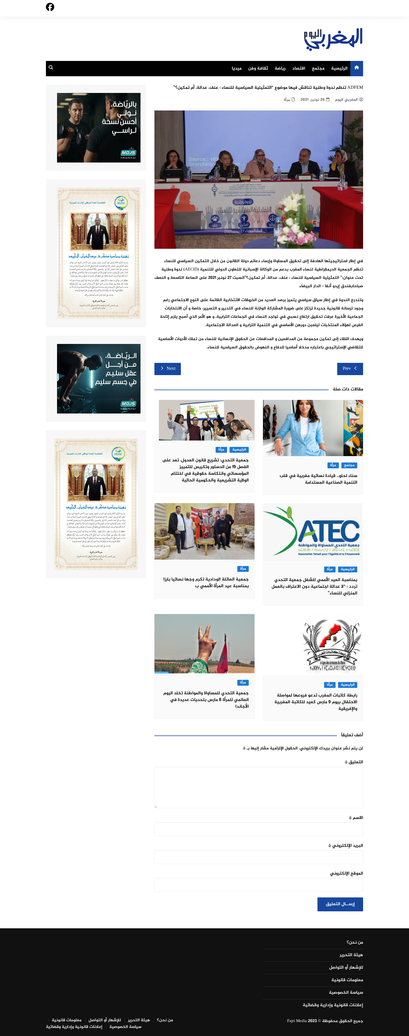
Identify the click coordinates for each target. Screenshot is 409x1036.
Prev (347, 369)
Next (171, 369)
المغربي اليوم (346, 100)
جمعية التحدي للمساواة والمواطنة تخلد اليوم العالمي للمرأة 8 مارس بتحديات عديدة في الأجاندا (206, 700)
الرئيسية (339, 68)
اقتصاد (298, 68)
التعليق (354, 762)
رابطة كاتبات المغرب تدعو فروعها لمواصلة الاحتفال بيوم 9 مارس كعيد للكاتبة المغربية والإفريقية (315, 702)
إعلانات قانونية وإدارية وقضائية (333, 1005)
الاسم (356, 818)
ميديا (237, 68)
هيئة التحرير (351, 955)
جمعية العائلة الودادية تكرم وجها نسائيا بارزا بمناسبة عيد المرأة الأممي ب (206, 583)
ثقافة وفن (258, 68)
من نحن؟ (355, 942)
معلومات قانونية (347, 980)
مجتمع (318, 68)
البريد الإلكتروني (345, 846)
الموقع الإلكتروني (346, 873)
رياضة (280, 68)
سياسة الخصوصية (346, 993)
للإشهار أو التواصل (346, 967)
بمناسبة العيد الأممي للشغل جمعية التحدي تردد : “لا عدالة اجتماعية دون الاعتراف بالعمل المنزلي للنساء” (314, 586)
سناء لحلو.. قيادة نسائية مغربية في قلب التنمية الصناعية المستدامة (318, 479)
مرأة (287, 100)
